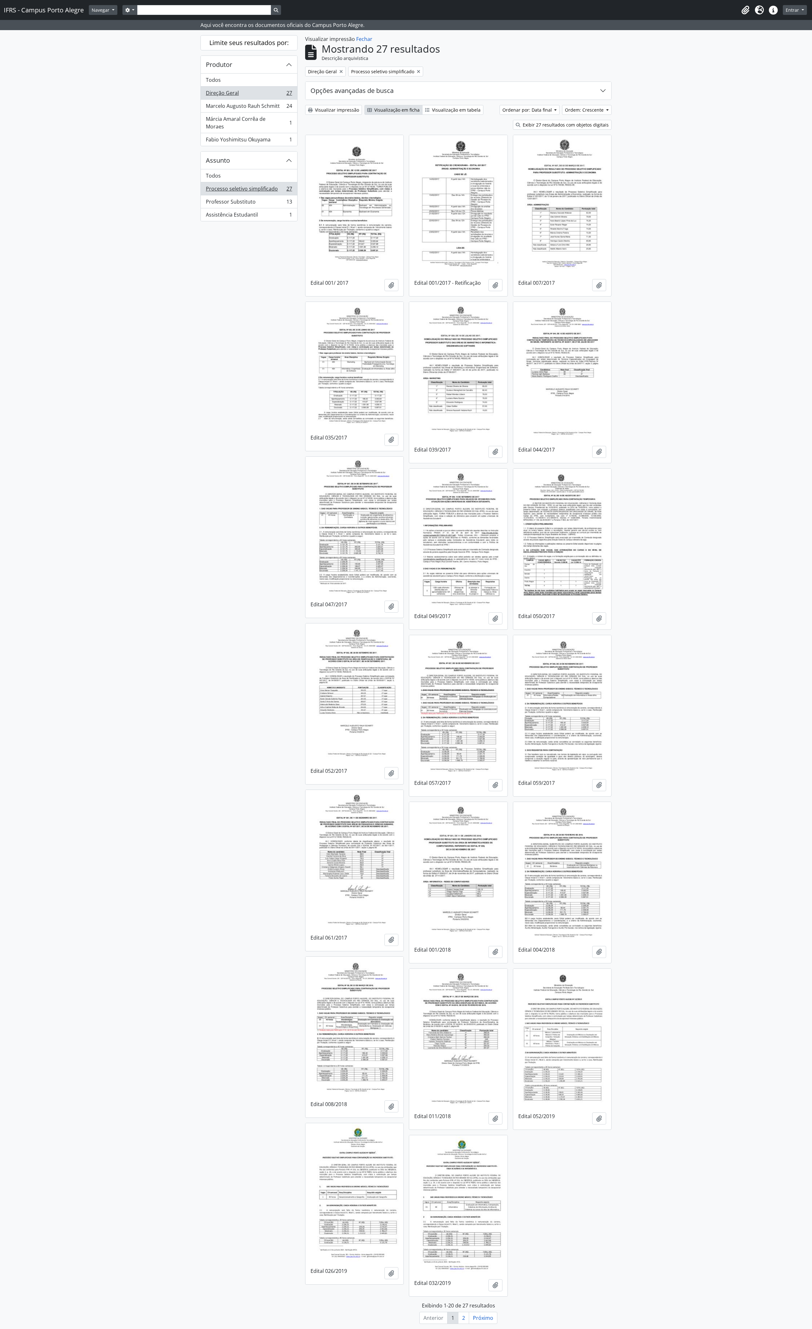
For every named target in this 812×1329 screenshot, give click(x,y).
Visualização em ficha (396, 110)
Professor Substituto (249, 203)
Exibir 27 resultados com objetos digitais (565, 125)
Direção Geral (249, 94)
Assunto (218, 160)
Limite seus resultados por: (249, 42)
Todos (213, 79)
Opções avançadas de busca (352, 90)
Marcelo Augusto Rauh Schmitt (249, 107)
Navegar (101, 10)
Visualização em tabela (456, 110)
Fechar (364, 39)
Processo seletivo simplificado (249, 190)
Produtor (219, 64)
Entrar (793, 10)
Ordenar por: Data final (527, 110)
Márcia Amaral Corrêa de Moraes (249, 122)
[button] (745, 10)
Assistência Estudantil (249, 216)
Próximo (483, 1317)
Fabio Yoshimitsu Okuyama (249, 141)
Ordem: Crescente (585, 110)
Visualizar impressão (336, 110)
